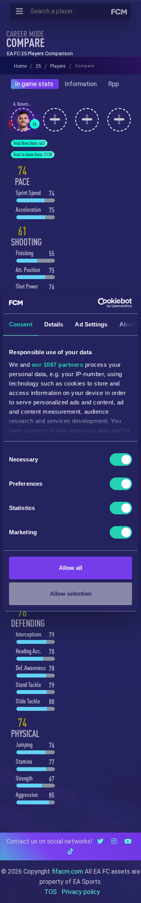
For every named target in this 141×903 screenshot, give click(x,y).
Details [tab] (53, 324)
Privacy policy (80, 892)
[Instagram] (114, 841)
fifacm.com (67, 871)
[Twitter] (100, 841)
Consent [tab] (21, 324)
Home (20, 66)
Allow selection (71, 593)
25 (38, 66)
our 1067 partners (57, 364)
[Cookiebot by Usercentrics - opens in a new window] (99, 303)
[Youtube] (128, 841)
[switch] (121, 484)
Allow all (70, 567)
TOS (50, 892)
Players (58, 66)
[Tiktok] (70, 851)
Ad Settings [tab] (91, 324)
